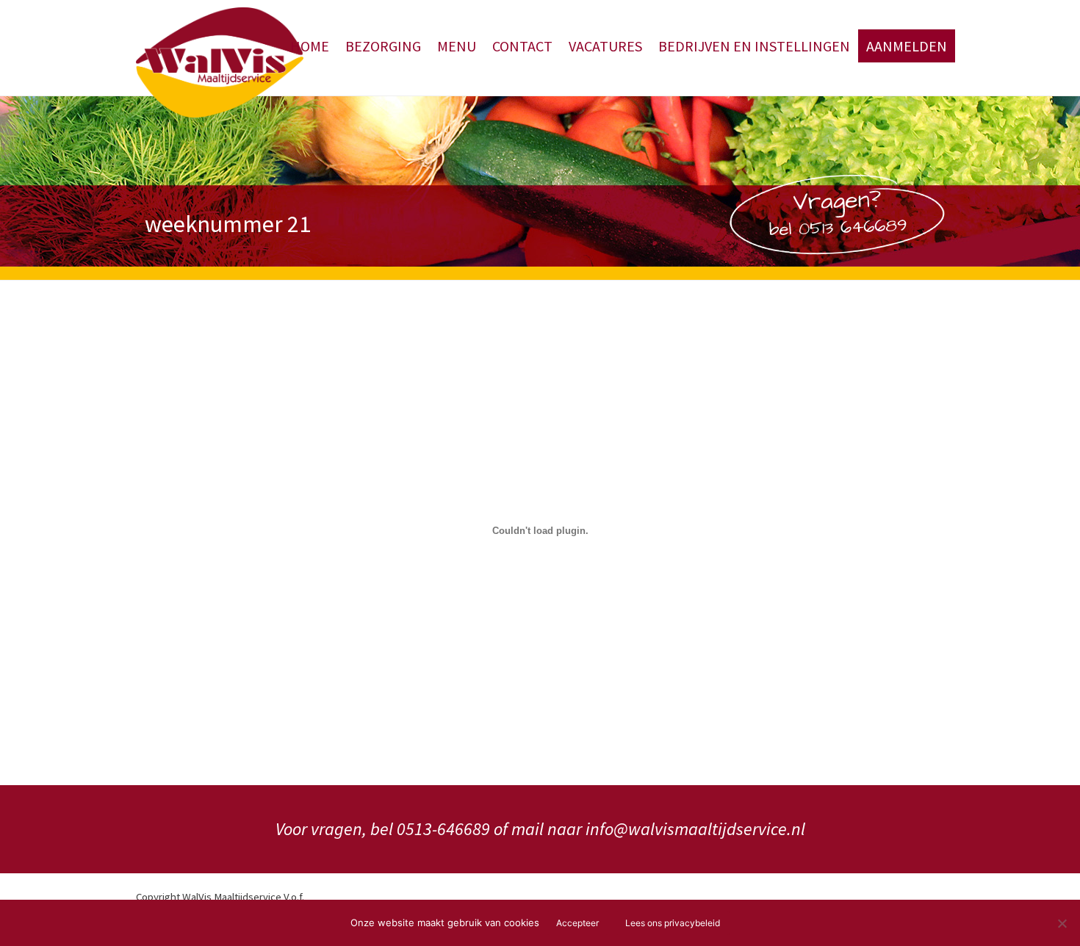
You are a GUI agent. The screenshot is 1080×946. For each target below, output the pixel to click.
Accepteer (577, 922)
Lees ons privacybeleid (672, 922)
